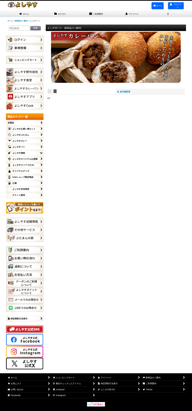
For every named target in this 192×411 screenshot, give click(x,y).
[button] (168, 14)
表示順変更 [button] (125, 91)
